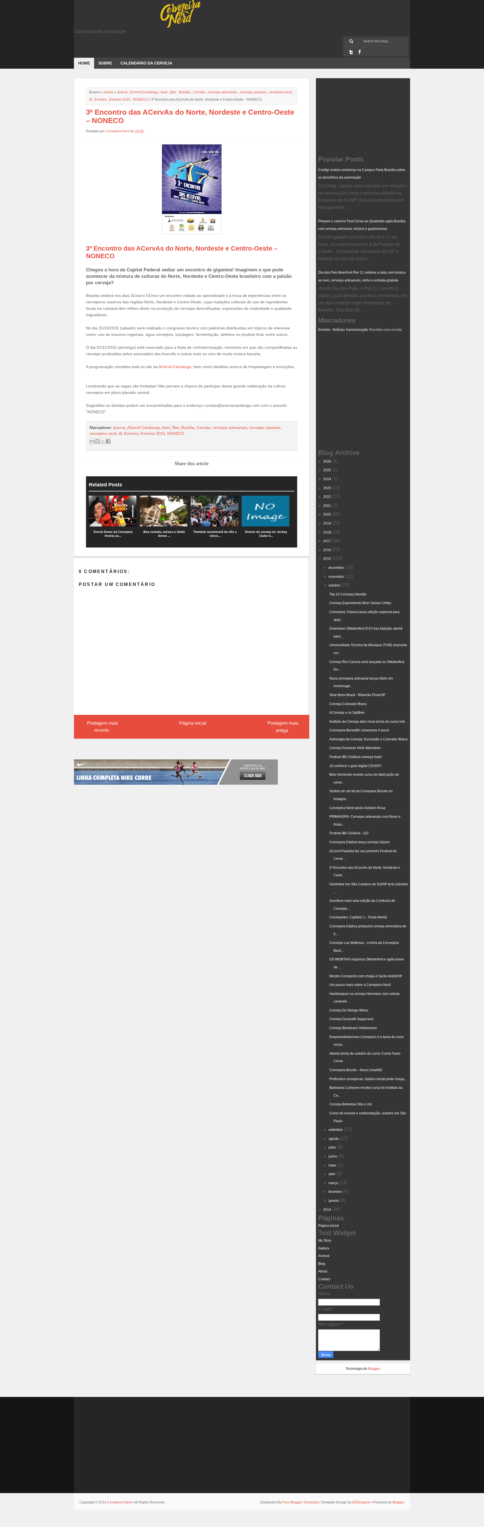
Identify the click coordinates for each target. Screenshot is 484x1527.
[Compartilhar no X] (103, 441)
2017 (327, 541)
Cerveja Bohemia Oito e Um (350, 1104)
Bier (173, 92)
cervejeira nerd (280, 92)
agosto (334, 1139)
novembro (336, 577)
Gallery (323, 1248)
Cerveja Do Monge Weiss (348, 1010)
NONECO (140, 99)
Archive (324, 1256)
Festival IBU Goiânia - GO (348, 833)
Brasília (184, 92)
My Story (324, 1240)
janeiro (334, 1201)
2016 (327, 550)
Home (84, 63)
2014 (327, 1210)
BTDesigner (361, 1502)
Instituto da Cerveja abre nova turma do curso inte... (368, 722)
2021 (327, 506)
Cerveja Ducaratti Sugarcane (351, 1019)
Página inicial (192, 723)
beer (164, 92)
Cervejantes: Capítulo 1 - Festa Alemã (358, 917)
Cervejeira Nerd (119, 1502)
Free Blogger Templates (300, 1502)
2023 (327, 488)
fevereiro (335, 1192)
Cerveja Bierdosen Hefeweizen (353, 1028)
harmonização (357, 330)
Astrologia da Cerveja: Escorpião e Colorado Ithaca (368, 739)
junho (333, 1156)
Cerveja (199, 92)
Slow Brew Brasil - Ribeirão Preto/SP (357, 695)
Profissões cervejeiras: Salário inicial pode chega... (368, 1079)
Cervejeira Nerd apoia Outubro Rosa (357, 808)
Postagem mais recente (102, 727)
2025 (327, 470)
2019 (327, 523)
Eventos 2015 (119, 99)
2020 (327, 514)
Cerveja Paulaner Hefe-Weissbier (355, 748)
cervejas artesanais (222, 92)
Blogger (374, 1369)
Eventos (100, 99)
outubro (334, 585)
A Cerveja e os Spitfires (347, 713)
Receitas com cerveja (385, 330)
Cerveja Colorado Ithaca (348, 704)
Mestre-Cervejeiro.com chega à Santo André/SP (365, 976)
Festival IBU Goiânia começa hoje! (355, 757)
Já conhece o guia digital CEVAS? (355, 766)
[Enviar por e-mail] (92, 441)
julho (332, 1147)
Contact (324, 1279)
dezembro (336, 568)
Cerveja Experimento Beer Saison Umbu (360, 603)
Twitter (351, 52)
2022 (327, 497)
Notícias (338, 330)
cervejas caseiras (253, 92)
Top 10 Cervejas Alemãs (347, 594)
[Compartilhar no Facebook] (108, 441)
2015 (327, 559)
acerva (122, 92)
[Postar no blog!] (97, 441)
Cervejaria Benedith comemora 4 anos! (359, 730)
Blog (321, 1264)
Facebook (359, 52)
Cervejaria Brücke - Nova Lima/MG (355, 1070)
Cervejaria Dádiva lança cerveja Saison (359, 842)
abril (332, 1174)
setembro (336, 1130)
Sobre (105, 63)
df (90, 99)
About (322, 1271)
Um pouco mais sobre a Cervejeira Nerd (360, 985)
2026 (327, 461)
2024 (327, 479)
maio (332, 1165)
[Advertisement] (346, 361)
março (333, 1183)
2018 (327, 532)
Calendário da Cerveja (146, 63)
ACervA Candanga (144, 92)
